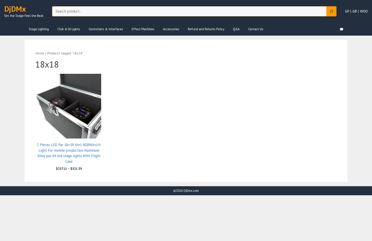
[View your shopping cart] (341, 29)
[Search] (331, 11)
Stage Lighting (39, 29)
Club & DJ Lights (68, 29)
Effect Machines (143, 29)
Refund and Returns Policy (206, 29)
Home (39, 53)
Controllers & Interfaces (106, 29)
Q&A (236, 29)
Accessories (171, 29)
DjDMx (15, 9)
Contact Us (255, 29)
